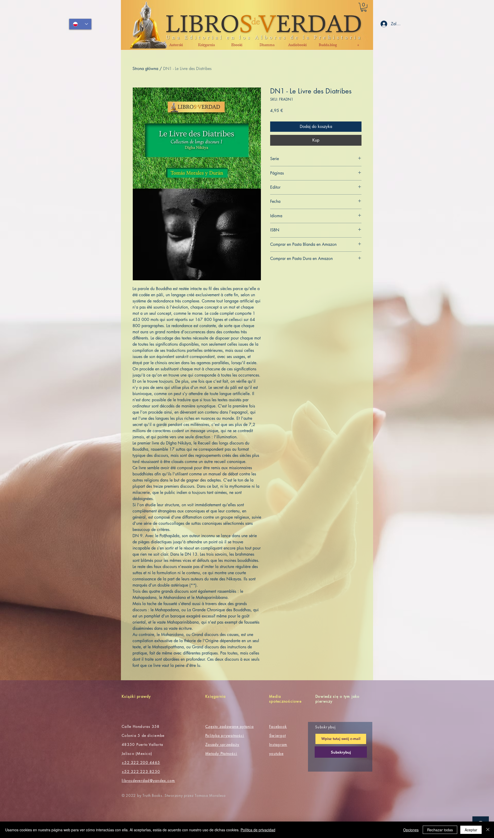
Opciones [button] (411, 829)
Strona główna (145, 68)
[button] (363, 7)
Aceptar (471, 829)
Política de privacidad (258, 829)
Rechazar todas (440, 829)
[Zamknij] (488, 830)
